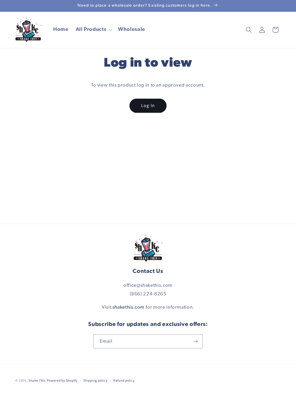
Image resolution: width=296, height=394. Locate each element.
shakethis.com (128, 307)
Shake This (36, 380)
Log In (148, 105)
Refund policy (124, 380)
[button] (93, 30)
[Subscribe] (195, 341)
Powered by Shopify (62, 380)
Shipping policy (95, 380)
